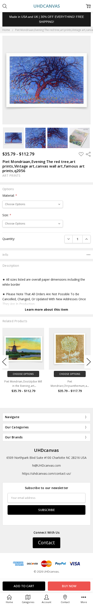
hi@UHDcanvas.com (46, 465)
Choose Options (23, 373)
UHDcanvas (46, 450)
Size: (6, 215)
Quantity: (8, 239)
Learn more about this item (46, 309)
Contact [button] (46, 543)
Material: (9, 195)
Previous (4, 361)
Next (88, 361)
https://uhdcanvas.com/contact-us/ (46, 473)
